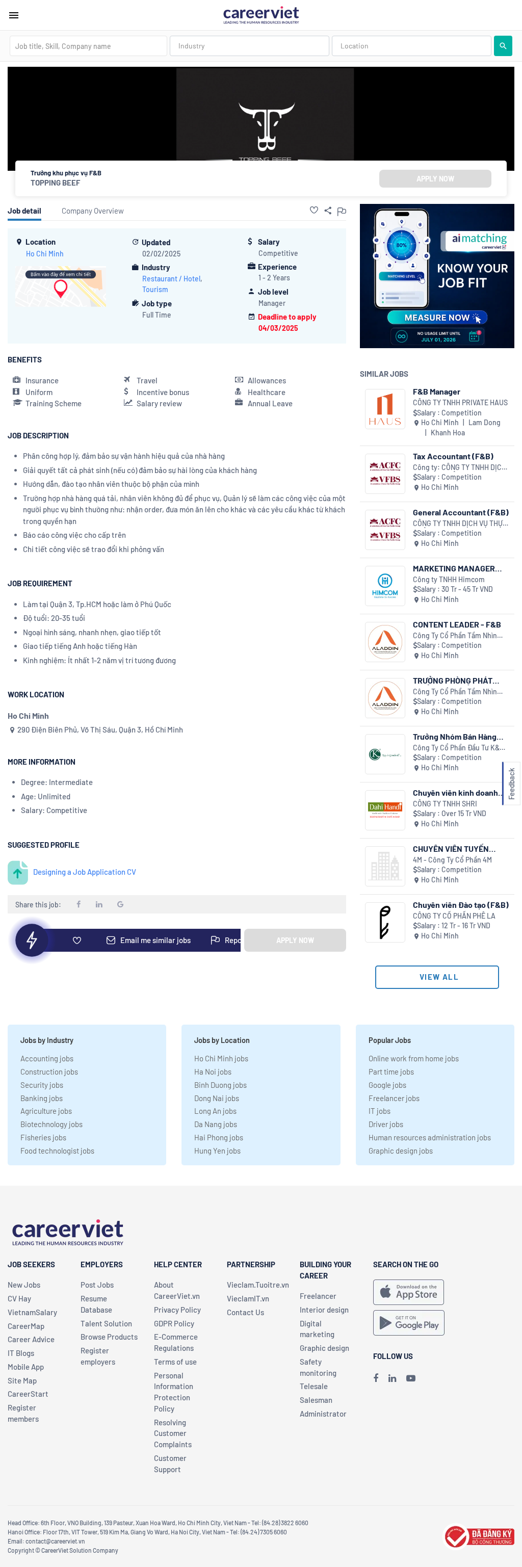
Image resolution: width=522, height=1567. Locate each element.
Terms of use (175, 1361)
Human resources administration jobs (430, 1137)
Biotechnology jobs (51, 1124)
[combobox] (88, 46)
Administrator (323, 1413)
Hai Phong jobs (218, 1137)
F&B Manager (436, 391)
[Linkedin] (392, 1377)
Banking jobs (41, 1098)
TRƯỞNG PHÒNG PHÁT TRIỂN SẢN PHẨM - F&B (455, 680)
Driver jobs (386, 1124)
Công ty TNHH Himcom (449, 579)
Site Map (22, 1380)
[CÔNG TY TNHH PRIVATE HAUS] (385, 409)
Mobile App (26, 1366)
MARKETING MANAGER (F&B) (454, 568)
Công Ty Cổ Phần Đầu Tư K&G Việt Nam (458, 748)
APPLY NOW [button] (435, 178)
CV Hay (19, 1298)
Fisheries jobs (43, 1137)
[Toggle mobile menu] (14, 15)
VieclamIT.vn (248, 1298)
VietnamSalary (32, 1312)
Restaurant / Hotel (171, 278)
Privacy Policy (177, 1309)
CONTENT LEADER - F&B (457, 624)
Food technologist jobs (57, 1150)
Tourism (155, 289)
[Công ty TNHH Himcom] (385, 586)
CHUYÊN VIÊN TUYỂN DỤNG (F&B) (451, 848)
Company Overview (93, 210)
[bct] (478, 1535)
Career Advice (31, 1339)
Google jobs (387, 1084)
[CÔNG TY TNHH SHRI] (385, 810)
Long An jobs (215, 1110)
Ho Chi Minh (45, 253)
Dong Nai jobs (216, 1098)
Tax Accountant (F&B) (453, 456)
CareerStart (28, 1393)
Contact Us (245, 1312)
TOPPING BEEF (55, 182)
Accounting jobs (46, 1058)
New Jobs (24, 1284)
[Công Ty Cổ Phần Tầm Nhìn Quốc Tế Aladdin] (385, 642)
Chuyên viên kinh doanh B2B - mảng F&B (455, 792)
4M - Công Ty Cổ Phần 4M (452, 859)
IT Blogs (21, 1352)
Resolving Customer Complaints (173, 1433)
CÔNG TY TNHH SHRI (445, 803)
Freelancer (318, 1295)
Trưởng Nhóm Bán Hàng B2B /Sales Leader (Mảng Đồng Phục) (458, 736)
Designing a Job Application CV (84, 871)
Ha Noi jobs (212, 1071)
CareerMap (26, 1325)
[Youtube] (410, 1377)
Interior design (324, 1309)
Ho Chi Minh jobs (221, 1058)
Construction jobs (49, 1071)
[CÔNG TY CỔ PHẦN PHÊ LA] (385, 922)
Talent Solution (106, 1323)
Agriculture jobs (46, 1110)
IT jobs (379, 1110)
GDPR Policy (174, 1323)
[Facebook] (375, 1377)
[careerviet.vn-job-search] (408, 1292)
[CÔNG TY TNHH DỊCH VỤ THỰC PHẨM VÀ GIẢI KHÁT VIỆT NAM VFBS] (385, 530)
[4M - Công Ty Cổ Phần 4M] (385, 866)
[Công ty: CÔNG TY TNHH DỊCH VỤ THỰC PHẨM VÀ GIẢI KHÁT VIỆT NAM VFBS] (385, 473)
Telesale (314, 1386)
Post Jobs (97, 1284)
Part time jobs (391, 1071)
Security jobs (41, 1084)
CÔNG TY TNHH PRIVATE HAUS (460, 402)
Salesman (316, 1399)
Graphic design (324, 1347)
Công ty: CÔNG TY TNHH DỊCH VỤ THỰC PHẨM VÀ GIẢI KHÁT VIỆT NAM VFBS (459, 468)
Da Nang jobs (215, 1124)
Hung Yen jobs (217, 1150)
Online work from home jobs (414, 1058)
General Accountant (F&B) (461, 512)
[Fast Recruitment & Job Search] (261, 14)
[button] (314, 210)
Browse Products (109, 1336)
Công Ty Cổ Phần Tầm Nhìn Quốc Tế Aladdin (455, 636)
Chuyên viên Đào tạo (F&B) (461, 904)
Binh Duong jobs (220, 1084)
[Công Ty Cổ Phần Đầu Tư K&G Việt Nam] (385, 754)
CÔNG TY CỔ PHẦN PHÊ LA (454, 915)
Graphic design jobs (401, 1150)
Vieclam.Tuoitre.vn (258, 1284)
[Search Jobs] (503, 46)
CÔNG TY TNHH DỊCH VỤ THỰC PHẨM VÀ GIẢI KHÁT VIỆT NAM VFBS (460, 524)
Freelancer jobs (394, 1098)
